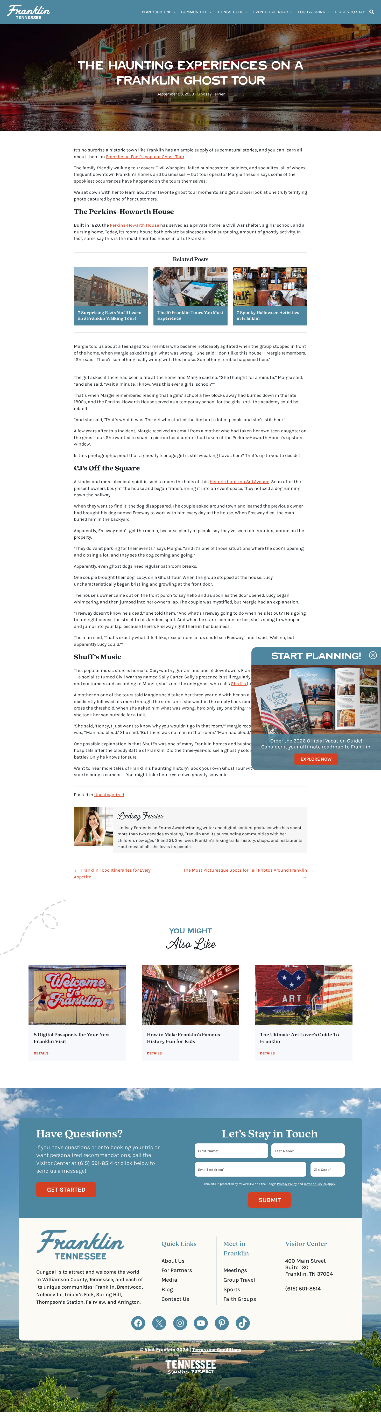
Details (41, 1053)
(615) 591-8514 (303, 1288)
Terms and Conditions (216, 1349)
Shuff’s (239, 683)
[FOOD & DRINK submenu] (328, 12)
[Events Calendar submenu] (291, 12)
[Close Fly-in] (373, 655)
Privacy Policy (287, 1184)
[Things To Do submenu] (246, 12)
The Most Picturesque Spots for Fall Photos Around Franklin (245, 870)
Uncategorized (109, 794)
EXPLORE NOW (316, 758)
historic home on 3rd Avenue (239, 481)
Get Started (66, 1189)
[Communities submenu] (210, 12)
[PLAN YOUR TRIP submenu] (174, 12)
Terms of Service (315, 1184)
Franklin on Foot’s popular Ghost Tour (145, 156)
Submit (270, 1200)
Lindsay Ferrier (211, 94)
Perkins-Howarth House (134, 225)
